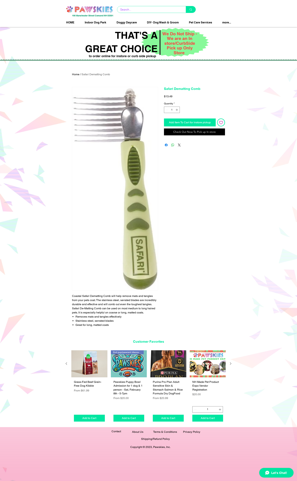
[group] (148, 387)
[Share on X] (179, 145)
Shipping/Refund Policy (155, 439)
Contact (116, 431)
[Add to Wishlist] (221, 122)
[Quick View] (89, 363)
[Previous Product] (66, 363)
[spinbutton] (172, 110)
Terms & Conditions (165, 431)
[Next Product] (231, 363)
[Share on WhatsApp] (173, 145)
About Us (137, 431)
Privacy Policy (191, 431)
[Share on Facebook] (166, 145)
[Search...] (191, 9)
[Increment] (177, 110)
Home (75, 74)
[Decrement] (166, 110)
